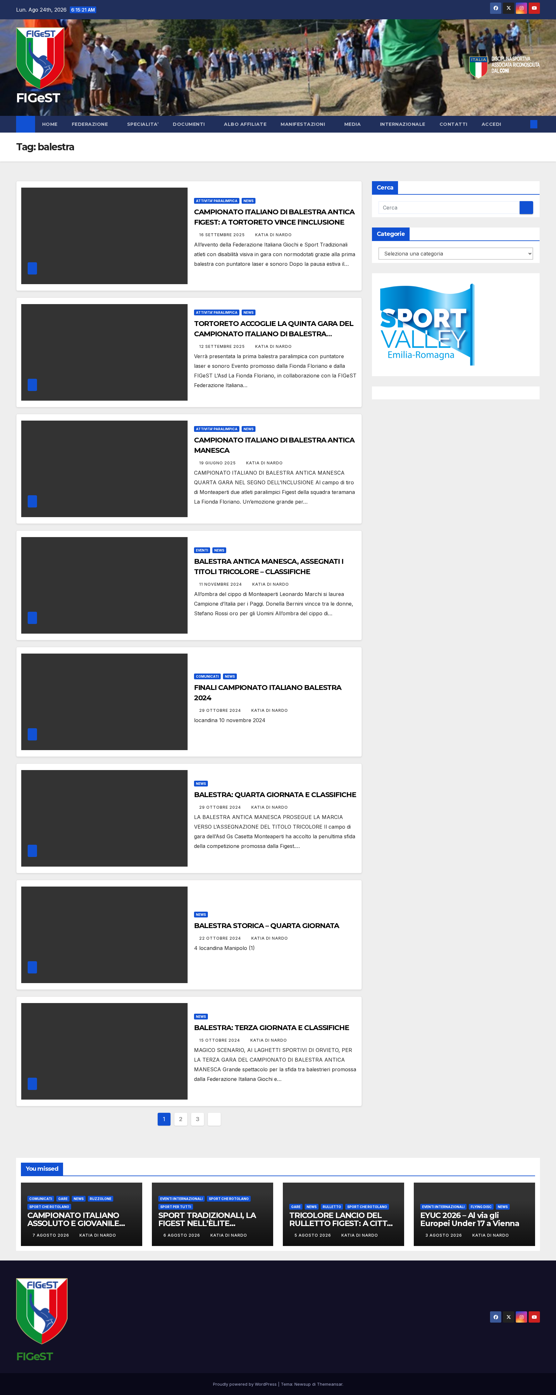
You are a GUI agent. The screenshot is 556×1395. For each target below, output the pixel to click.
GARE (63, 1199)
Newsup (302, 1384)
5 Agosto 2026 (313, 1235)
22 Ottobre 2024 (220, 938)
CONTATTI (454, 124)
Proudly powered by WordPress (245, 1384)
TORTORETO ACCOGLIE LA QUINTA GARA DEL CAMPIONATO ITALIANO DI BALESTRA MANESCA (273, 334)
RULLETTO (332, 1207)
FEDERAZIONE (90, 124)
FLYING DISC (481, 1207)
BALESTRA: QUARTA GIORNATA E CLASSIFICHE (275, 794)
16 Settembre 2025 (222, 234)
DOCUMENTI (189, 124)
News (249, 201)
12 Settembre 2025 (222, 346)
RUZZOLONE (100, 1199)
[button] (523, 124)
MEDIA (353, 124)
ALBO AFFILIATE (245, 124)
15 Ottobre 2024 (220, 1040)
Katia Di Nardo (273, 234)
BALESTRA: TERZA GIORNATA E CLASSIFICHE (271, 1027)
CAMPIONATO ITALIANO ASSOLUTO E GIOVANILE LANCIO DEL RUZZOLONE (75, 1223)
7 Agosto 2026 (51, 1235)
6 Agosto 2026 (182, 1235)
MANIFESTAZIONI (304, 124)
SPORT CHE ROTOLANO (49, 1207)
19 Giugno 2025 (218, 462)
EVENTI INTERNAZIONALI (181, 1199)
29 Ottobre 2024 (220, 710)
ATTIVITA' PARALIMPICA (216, 201)
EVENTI (202, 550)
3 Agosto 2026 (444, 1235)
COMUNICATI (207, 676)
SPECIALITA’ (143, 124)
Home (50, 124)
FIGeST (38, 98)
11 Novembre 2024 (221, 584)
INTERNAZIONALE (402, 124)
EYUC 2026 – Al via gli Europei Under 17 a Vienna (469, 1219)
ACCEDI (492, 124)
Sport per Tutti (175, 1207)
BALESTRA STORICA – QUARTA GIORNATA (266, 925)
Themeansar (329, 1384)
